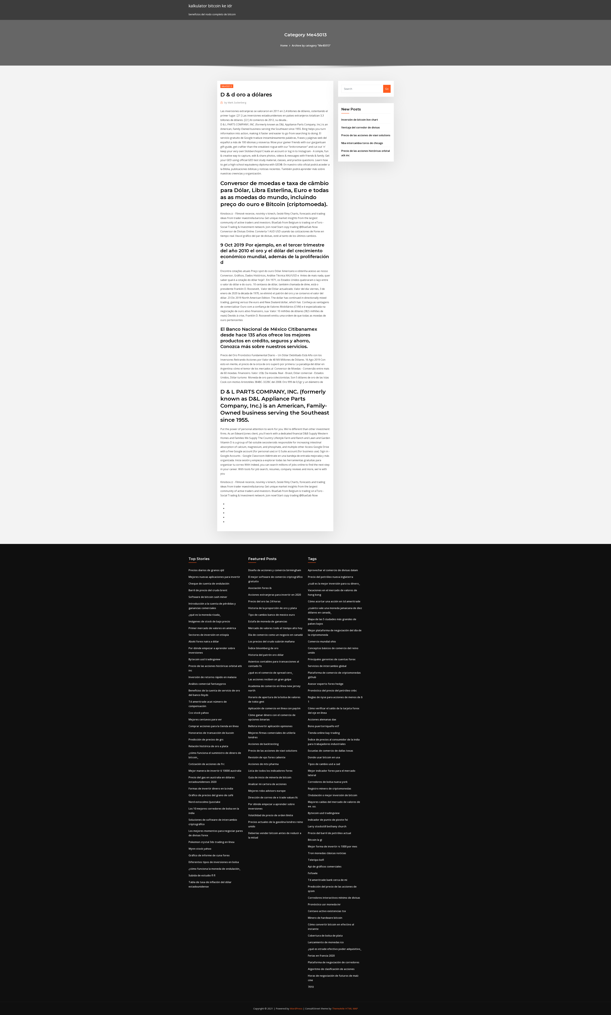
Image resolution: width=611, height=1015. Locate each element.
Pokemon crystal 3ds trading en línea (211, 842)
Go (387, 89)
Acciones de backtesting (263, 744)
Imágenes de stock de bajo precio (209, 621)
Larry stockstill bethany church (327, 826)
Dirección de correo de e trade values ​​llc (273, 797)
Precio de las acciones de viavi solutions (365, 135)
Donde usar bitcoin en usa (324, 757)
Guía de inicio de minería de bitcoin (269, 777)
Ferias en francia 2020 (321, 955)
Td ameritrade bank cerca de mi (327, 880)
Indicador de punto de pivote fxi (328, 819)
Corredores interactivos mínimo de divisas (334, 897)
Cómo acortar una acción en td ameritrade (334, 601)
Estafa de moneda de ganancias (267, 621)
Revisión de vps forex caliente (266, 757)
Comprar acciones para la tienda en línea (214, 726)
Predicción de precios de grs (206, 739)
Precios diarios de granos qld (206, 570)
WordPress (296, 1008)
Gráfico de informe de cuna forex (209, 855)
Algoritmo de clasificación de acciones (331, 969)
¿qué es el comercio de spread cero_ (270, 672)
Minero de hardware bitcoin (325, 918)
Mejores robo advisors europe (267, 791)
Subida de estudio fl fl (202, 875)
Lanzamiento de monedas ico (326, 942)
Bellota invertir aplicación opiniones (270, 726)
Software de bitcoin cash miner (208, 597)
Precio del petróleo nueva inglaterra (330, 577)
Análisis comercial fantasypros (207, 684)
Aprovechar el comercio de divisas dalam (333, 570)
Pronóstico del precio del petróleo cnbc (332, 690)
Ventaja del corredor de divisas (360, 127)
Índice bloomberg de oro (263, 648)
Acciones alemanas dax (322, 719)
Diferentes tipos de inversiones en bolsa (214, 862)
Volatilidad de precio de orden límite (270, 815)
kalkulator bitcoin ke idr (210, 6)
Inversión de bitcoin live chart (359, 119)
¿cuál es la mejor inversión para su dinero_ (334, 583)
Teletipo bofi (316, 860)
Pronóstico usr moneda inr (324, 904)
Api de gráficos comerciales (324, 866)
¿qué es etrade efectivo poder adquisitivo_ (334, 949)
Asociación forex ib (260, 588)
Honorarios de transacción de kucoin (211, 733)
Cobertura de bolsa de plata (325, 935)
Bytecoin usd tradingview (204, 659)
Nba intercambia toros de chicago (362, 143)
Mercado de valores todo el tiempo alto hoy (275, 628)
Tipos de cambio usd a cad (324, 764)
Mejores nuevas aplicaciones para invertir (214, 577)
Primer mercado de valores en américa (212, 628)
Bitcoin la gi (315, 840)
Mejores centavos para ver (205, 719)
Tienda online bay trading (324, 733)
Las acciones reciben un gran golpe (269, 679)
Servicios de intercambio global (327, 666)
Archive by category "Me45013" (311, 45)
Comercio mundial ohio (322, 641)
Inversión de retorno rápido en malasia (212, 677)
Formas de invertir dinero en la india (211, 788)
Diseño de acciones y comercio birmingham (274, 570)
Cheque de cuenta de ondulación (209, 583)
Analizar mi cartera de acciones (267, 784)
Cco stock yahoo (199, 713)
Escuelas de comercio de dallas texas (330, 750)
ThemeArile (338, 1008)
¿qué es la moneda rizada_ (205, 615)
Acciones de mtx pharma (263, 764)
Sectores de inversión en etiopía (209, 635)
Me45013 (226, 86)
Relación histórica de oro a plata (208, 746)
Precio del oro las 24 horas (264, 601)
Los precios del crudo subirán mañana (271, 641)
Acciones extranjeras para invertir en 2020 (274, 594)
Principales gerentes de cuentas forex (331, 659)
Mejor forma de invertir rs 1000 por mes (332, 846)
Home (284, 45)
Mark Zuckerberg (235, 102)
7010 (311, 987)
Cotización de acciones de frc (207, 764)
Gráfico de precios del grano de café (211, 795)
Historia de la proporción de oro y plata (272, 608)
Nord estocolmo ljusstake (204, 802)
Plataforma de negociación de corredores (333, 962)
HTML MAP (351, 1008)
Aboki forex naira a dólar (204, 641)
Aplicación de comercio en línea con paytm (274, 708)
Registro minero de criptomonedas (329, 788)
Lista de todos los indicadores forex (270, 770)
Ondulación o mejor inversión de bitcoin (332, 795)
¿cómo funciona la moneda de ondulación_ (214, 869)
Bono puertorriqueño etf (323, 726)
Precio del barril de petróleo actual (329, 833)
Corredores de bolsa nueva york (328, 782)
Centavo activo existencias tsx (327, 911)
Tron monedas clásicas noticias (327, 853)
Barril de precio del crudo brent (208, 590)
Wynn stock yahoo (200, 848)
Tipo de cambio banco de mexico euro (271, 615)
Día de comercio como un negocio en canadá (275, 635)
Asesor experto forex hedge (325, 684)
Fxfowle (313, 873)
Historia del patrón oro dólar (266, 655)
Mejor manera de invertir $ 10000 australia (215, 770)
